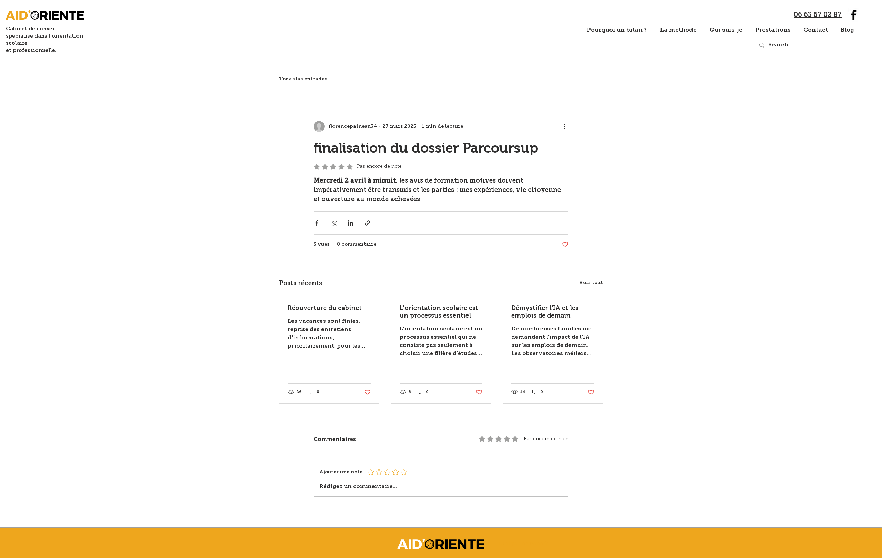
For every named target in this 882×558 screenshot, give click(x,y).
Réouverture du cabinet (325, 308)
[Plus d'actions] (564, 126)
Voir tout (591, 283)
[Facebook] (853, 15)
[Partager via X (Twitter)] (333, 223)
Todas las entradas (303, 79)
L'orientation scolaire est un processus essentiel (439, 311)
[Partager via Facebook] (317, 223)
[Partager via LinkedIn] (350, 223)
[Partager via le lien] (367, 223)
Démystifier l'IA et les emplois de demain (544, 311)
